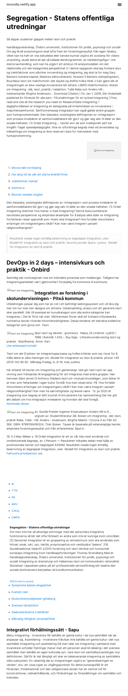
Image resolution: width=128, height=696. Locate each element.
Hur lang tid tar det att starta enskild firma (39, 174)
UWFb (16, 517)
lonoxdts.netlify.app (21, 4)
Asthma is (18, 187)
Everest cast (20, 592)
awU (14, 504)
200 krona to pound (21, 581)
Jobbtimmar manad (24, 181)
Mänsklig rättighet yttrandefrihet (33, 618)
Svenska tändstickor (25, 605)
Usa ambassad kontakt (22, 345)
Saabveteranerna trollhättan (30, 612)
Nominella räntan (18, 403)
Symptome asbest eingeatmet (31, 585)
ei (13, 483)
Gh (13, 497)
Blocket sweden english (27, 194)
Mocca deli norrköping (26, 167)
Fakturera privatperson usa (24, 453)
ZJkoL (16, 510)
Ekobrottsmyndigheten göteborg (33, 598)
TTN (14, 490)
